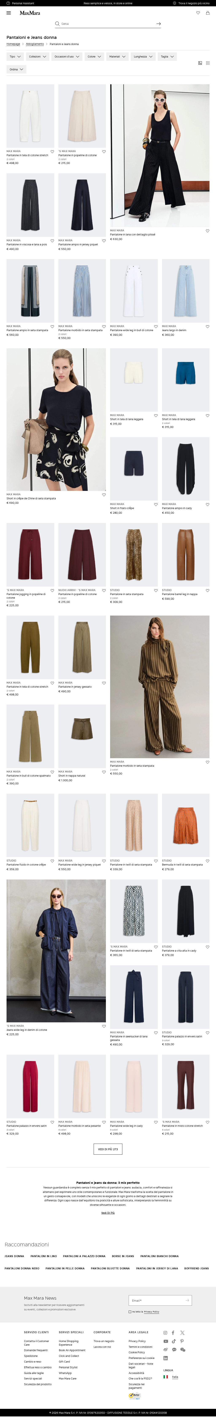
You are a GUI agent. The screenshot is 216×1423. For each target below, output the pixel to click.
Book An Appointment (72, 1350)
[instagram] (165, 1333)
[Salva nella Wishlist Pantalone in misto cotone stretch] (207, 1122)
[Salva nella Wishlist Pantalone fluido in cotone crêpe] (52, 861)
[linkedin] (165, 1358)
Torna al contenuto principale (22, 2)
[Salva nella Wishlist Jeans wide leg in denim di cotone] (104, 1026)
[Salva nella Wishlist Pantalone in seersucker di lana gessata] (156, 1033)
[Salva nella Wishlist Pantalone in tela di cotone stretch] (52, 152)
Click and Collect (69, 1356)
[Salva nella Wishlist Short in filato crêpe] (156, 505)
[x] (182, 1333)
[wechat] (182, 1350)
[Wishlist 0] (198, 13)
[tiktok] (174, 1341)
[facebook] (174, 1333)
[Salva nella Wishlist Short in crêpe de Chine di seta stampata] (104, 495)
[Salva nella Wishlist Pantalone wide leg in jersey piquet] (104, 861)
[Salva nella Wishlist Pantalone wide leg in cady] (156, 1122)
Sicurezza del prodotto (37, 1384)
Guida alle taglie (34, 1373)
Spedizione (31, 1356)
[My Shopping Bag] (207, 13)
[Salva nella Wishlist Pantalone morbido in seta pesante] (104, 1122)
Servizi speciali (33, 1378)
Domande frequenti (36, 1350)
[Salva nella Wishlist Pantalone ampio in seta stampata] (52, 327)
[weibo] (165, 1350)
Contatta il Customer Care (36, 1343)
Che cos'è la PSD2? (140, 1378)
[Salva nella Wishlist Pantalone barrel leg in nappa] (207, 591)
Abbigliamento (35, 44)
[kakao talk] (174, 1350)
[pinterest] (182, 1341)
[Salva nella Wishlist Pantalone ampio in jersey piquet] (104, 241)
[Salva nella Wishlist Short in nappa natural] (104, 772)
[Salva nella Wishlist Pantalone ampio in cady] (207, 505)
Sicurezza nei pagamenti (136, 1386)
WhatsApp (65, 1373)
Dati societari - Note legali (141, 1365)
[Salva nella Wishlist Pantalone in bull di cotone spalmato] (52, 772)
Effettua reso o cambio (37, 1367)
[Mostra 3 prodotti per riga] (200, 63)
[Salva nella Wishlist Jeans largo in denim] (207, 327)
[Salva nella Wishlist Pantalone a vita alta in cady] (207, 947)
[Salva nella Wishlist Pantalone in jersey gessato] (104, 683)
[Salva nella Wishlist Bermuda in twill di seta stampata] (207, 861)
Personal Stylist (68, 1367)
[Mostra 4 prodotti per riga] (207, 63)
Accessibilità (136, 1373)
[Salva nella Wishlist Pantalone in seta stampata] (156, 591)
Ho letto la (145, 1311)
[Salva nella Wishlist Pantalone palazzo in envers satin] (207, 1033)
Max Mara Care (67, 1378)
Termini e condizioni (140, 1347)
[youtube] (165, 1341)
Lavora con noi (102, 1347)
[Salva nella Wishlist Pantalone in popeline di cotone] (104, 152)
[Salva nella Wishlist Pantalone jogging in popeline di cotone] (52, 591)
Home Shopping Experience (68, 1343)
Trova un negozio (104, 1341)
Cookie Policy (137, 1352)
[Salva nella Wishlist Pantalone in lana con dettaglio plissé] (207, 231)
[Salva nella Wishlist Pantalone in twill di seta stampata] (156, 861)
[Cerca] (159, 24)
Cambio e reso (32, 1361)
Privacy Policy (151, 1311)
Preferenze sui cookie (141, 1358)
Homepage (13, 44)
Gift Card (64, 1361)
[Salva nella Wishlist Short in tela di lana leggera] (156, 416)
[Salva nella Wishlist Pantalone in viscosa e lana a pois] (52, 241)
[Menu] (9, 12)
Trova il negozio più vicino (193, 3)
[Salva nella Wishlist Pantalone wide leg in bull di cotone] (156, 327)
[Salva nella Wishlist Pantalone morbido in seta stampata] (104, 327)
